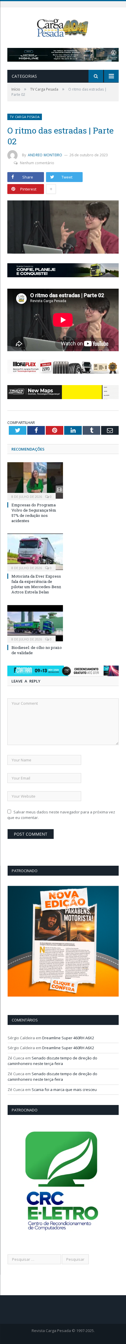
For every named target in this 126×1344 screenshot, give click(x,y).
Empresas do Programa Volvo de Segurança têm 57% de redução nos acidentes (33, 513)
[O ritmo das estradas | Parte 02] (63, 227)
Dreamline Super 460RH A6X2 (68, 1037)
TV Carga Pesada (25, 117)
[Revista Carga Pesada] (63, 27)
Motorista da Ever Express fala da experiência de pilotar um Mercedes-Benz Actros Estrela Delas (36, 584)
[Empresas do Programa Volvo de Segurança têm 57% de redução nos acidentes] (35, 480)
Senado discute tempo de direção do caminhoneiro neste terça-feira (52, 1060)
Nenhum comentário (37, 162)
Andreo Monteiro (45, 155)
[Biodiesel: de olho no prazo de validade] (35, 623)
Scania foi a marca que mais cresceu (64, 1089)
